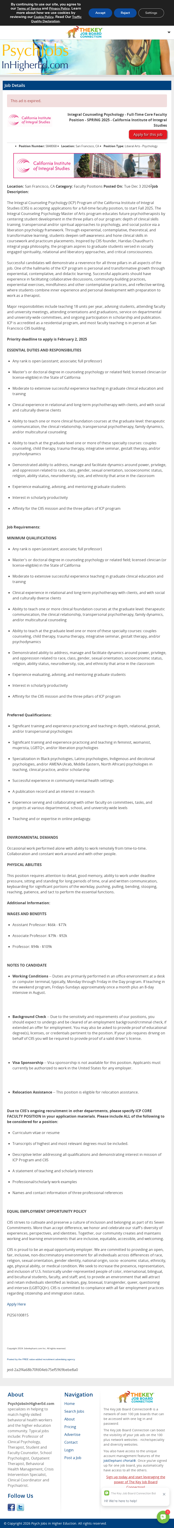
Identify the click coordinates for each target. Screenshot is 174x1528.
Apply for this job (147, 134)
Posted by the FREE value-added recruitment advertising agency (41, 1359)
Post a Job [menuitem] (72, 1457)
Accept (100, 13)
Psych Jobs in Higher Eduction (53, 1523)
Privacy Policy (59, 8)
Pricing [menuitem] (70, 1426)
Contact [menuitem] (71, 1442)
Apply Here (16, 1304)
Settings (151, 13)
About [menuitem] (69, 1419)
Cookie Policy (43, 17)
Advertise (72, 1434)
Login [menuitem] (69, 1449)
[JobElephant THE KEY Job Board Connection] (135, 1393)
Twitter (20, 1507)
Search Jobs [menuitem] (74, 1411)
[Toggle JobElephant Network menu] (86, 32)
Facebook (11, 1507)
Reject (125, 13)
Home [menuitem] (69, 1403)
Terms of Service (29, 8)
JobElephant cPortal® (120, 1460)
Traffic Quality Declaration (56, 19)
